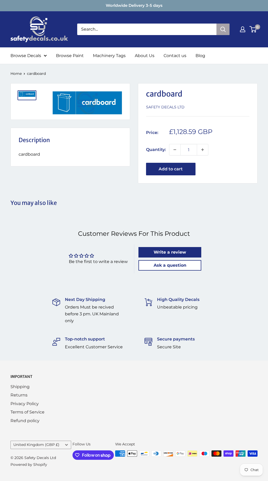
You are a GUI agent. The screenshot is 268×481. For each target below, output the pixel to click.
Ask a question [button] (170, 265)
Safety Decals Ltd (165, 107)
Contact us (175, 55)
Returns (18, 395)
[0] (253, 29)
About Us (144, 55)
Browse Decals (25, 55)
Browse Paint (70, 55)
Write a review (170, 252)
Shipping (20, 386)
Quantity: (156, 149)
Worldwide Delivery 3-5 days (134, 5)
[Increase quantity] (202, 149)
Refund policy (25, 420)
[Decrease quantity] (174, 149)
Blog (200, 55)
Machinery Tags (109, 55)
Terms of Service (27, 412)
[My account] (242, 29)
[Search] (223, 29)
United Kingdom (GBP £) (36, 445)
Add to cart (171, 168)
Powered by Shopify (28, 464)
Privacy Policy (24, 403)
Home (16, 73)
